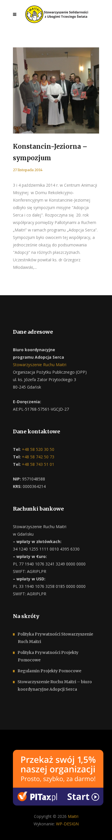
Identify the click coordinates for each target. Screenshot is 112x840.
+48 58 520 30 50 (37, 449)
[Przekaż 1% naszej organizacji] (58, 777)
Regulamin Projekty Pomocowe (49, 670)
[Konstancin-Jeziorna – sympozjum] (56, 90)
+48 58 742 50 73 (37, 456)
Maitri (73, 816)
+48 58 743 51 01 (37, 464)
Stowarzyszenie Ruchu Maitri (39, 364)
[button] (11, 828)
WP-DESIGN (67, 824)
